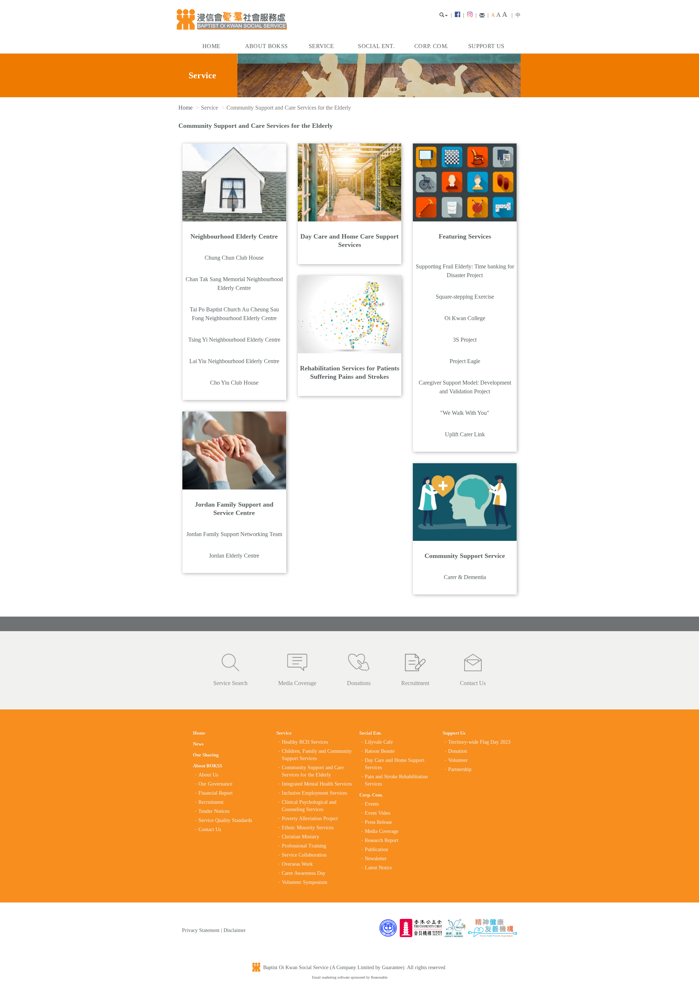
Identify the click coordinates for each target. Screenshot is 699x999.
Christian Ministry (300, 836)
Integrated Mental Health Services (317, 784)
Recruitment (415, 683)
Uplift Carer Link (465, 434)
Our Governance (215, 784)
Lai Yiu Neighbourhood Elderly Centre (234, 361)
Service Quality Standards (225, 820)
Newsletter (376, 858)
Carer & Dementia (465, 577)
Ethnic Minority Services (307, 827)
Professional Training (304, 846)
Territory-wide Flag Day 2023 (479, 742)
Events (372, 804)
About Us (208, 775)
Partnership (459, 769)
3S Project (465, 340)
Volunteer (458, 760)
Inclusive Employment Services (314, 793)
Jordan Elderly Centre (234, 555)
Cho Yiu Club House (234, 382)
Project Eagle (465, 361)
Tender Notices (213, 811)
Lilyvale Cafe (379, 742)
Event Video (377, 813)
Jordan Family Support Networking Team (234, 534)
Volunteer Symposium (304, 882)
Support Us (486, 46)
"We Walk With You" (464, 413)
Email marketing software (331, 977)
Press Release (378, 822)
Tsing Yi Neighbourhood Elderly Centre (234, 340)
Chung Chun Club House (234, 258)
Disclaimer (235, 930)
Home (211, 46)
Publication (376, 849)
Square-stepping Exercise (465, 297)
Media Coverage (297, 683)
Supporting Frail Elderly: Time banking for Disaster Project (465, 270)
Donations (359, 683)
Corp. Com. (431, 46)
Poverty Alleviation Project (310, 818)
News (198, 744)
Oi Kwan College (465, 318)
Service (321, 46)
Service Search (230, 683)
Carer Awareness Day (303, 873)
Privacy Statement (201, 930)
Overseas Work (297, 864)
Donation (457, 751)
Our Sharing (206, 755)
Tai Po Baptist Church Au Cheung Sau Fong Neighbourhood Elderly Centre (234, 313)
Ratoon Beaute (380, 751)
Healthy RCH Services (305, 742)
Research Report (381, 840)
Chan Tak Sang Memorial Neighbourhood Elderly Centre (234, 283)
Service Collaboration (304, 855)
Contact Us (473, 683)
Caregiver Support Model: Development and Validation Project (465, 386)
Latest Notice (378, 867)
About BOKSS (266, 46)
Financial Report (215, 793)
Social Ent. (376, 46)
